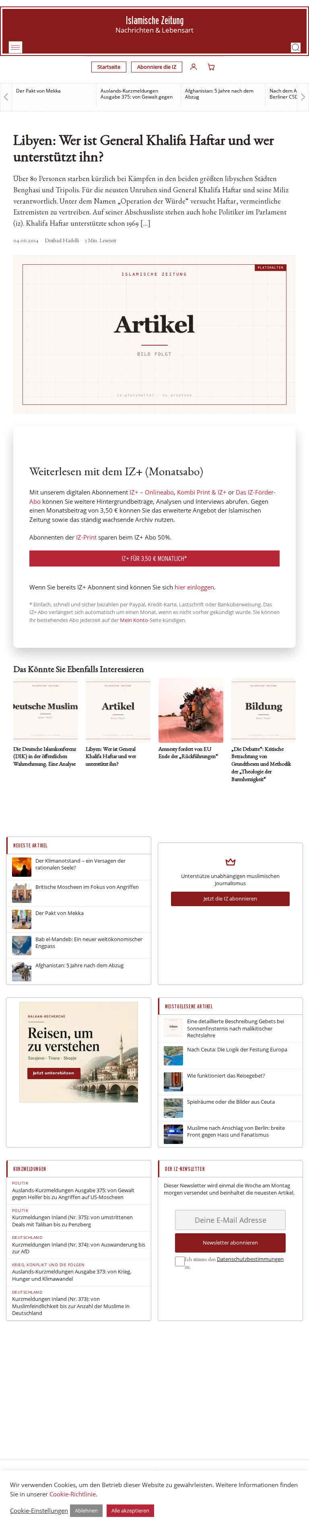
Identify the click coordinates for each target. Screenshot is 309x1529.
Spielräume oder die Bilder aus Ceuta (231, 1101)
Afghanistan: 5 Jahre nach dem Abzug (219, 93)
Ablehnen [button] (86, 1510)
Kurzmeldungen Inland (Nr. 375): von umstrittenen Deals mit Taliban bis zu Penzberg (72, 1221)
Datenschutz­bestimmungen (250, 1259)
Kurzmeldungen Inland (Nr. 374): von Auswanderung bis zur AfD (78, 1248)
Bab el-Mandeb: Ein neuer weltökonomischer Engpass (88, 943)
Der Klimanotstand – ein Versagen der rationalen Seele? (80, 864)
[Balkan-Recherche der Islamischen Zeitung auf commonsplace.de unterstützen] (78, 1100)
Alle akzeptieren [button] (130, 1510)
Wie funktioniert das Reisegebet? (226, 1075)
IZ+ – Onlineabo (152, 492)
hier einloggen (194, 587)
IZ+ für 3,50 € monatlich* (154, 558)
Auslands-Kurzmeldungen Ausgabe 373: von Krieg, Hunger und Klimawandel (71, 1275)
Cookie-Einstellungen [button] (39, 1510)
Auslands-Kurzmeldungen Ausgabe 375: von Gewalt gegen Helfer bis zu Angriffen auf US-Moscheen (73, 1194)
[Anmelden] (193, 66)
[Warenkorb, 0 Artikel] (211, 66)
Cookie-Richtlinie (72, 1494)
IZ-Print (86, 537)
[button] (296, 47)
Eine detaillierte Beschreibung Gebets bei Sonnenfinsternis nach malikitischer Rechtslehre (235, 1028)
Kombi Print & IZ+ (202, 492)
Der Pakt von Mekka (38, 90)
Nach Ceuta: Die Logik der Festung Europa (237, 1049)
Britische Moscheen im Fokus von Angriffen (87, 887)
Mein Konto (134, 620)
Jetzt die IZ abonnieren (230, 898)
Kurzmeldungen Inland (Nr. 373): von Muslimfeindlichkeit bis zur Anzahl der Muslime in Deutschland (71, 1306)
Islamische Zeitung (155, 20)
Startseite (108, 66)
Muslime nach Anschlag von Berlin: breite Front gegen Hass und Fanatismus (236, 1132)
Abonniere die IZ (156, 66)
